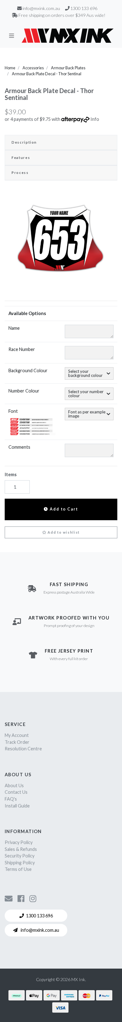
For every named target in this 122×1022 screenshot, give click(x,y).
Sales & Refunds (21, 849)
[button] (61, 532)
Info (94, 119)
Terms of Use (18, 869)
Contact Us (16, 792)
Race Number (21, 349)
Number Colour (23, 390)
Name (14, 328)
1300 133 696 (39, 915)
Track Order (17, 742)
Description (24, 142)
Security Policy (19, 855)
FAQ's (11, 799)
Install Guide (17, 805)
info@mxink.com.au (39, 930)
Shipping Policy (20, 862)
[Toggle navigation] (11, 36)
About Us (14, 785)
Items (11, 474)
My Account (17, 735)
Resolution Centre (23, 748)
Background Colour (28, 370)
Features (21, 158)
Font (13, 411)
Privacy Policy (19, 842)
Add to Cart (63, 509)
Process (20, 172)
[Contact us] (9, 898)
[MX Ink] (67, 36)
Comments (19, 447)
